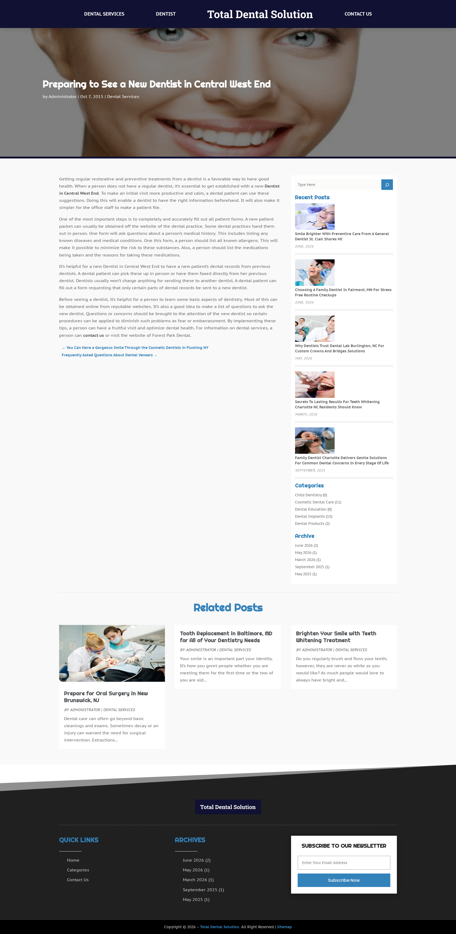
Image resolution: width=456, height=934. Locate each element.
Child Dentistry (308, 495)
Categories (78, 869)
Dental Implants (310, 516)
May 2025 (303, 574)
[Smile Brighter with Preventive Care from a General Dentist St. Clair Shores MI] (315, 217)
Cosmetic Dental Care (314, 502)
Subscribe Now (344, 880)
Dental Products (309, 523)
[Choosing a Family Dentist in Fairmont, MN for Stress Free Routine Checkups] (315, 273)
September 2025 (309, 566)
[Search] (387, 184)
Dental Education (310, 509)
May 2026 (303, 552)
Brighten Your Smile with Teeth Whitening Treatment (336, 637)
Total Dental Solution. (220, 926)
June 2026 (304, 545)
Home (73, 860)
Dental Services (104, 14)
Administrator (63, 96)
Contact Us (358, 14)
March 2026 (305, 559)
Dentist (166, 14)
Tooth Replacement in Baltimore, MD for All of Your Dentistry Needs (226, 637)
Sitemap (284, 926)
